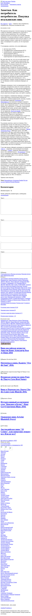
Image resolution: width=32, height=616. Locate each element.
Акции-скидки (23, 278)
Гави (18, 325)
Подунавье (4, 587)
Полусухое (25, 332)
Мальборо (3, 561)
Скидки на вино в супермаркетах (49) (12, 445)
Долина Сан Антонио (7, 541)
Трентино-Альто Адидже (8, 477)
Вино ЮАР (4, 564)
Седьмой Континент (18, 298)
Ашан (10, 280)
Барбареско (4, 463)
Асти (2, 461)
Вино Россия (4, 524)
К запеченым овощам (15, 326)
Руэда (2, 510)
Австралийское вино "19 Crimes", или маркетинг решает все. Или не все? (15, 431)
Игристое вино (26, 289)
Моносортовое (11, 338)
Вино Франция (5, 483)
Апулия (3, 454)
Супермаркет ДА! (11, 283)
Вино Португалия (6, 530)
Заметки (7, 182)
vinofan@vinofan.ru (6, 608)
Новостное (4, 295)
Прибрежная (4, 590)
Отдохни (3, 283)
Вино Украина (5, 577)
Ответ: (3, 252)
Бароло (9, 287)
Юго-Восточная (5, 558)
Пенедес (3, 515)
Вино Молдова (5, 571)
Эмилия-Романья (6, 481)
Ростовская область (6, 529)
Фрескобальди (5, 102)
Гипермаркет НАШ (6, 298)
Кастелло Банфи (15, 111)
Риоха (2, 521)
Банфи (21, 180)
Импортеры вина (9, 275)
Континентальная (6, 585)
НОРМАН (4, 300)
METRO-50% (10, 284)
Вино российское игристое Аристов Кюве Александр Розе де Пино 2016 (15, 350)
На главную (4, 23)
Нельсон (3, 562)
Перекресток (4, 280)
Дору (2, 533)
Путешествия (17, 292)
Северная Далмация (6, 593)
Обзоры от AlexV (6, 301)
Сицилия (3, 468)
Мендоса (3, 553)
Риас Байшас (4, 519)
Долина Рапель (5, 545)
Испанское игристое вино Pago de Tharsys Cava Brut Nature (15, 378)
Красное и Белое (17, 280)
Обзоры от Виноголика (14, 300)
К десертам (4, 329)
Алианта (28, 284)
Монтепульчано (5, 475)
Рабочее (28, 292)
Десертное (14, 332)
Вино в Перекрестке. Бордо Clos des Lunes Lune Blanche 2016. (15, 390)
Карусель (3, 286)
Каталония (4, 513)
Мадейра (3, 535)
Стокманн (27, 298)
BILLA (24, 283)
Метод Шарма (18, 335)
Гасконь (3, 494)
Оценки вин (19, 303)
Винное (17, 182)
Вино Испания (5, 500)
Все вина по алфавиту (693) (9, 440)
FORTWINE (21, 284)
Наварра (3, 518)
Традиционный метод (7, 335)
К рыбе (22, 328)
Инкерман (18, 287)
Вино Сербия (4, 596)
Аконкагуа (4, 538)
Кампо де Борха (5, 503)
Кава (22, 334)
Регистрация (4, 4)
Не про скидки (24, 290)
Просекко (25, 335)
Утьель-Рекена (5, 506)
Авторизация (4, 6)
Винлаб (17, 281)
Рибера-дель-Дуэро (6, 509)
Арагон (3, 501)
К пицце (17, 328)
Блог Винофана (5, 3)
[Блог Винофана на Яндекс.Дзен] (7, 449)
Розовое (3, 337)
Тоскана (25, 286)
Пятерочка (25, 280)
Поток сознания (13, 294)
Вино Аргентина (6, 552)
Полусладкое (4, 334)
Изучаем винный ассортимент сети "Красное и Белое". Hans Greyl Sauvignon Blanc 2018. (15, 404)
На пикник (24, 329)
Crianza (12, 340)
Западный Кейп (5, 565)
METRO (3, 284)
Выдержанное (20, 338)
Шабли (3, 492)
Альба (2, 460)
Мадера (15, 289)
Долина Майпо (5, 548)
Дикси (12, 281)
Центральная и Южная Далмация (10, 594)
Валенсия (3, 504)
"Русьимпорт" (21, 152)
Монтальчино (5, 474)
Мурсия (3, 516)
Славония (3, 588)
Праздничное (22, 294)
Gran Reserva (23, 340)
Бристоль (9, 286)
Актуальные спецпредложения (10, 278)
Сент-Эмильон (5, 489)
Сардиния (3, 466)
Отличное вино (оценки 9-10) (9, 307)
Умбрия (3, 478)
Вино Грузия (4, 567)
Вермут (19, 332)
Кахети (3, 568)
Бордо (2, 484)
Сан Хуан (3, 555)
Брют (19, 334)
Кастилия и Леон (6, 507)
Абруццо (3, 452)
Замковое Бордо (20, 323)
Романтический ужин (13, 331)
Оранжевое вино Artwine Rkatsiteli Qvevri (12, 418)
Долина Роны (5, 497)
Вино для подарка (11, 337)
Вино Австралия (5, 556)
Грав (2, 486)
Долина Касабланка (6, 539)
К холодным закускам (14, 329)
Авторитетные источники (8, 303)
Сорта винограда (6, 274)
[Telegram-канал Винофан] (3, 449)
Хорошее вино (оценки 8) (8, 310)
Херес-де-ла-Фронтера (7, 523)
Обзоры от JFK (25, 300)
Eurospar (19, 283)
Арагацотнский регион (7, 600)
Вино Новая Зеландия (7, 559)
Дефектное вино (17, 295)
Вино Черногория (6, 580)
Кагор (11, 289)
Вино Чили (4, 536)
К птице (6, 326)
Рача (2, 570)
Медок (3, 487)
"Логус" (3, 149)
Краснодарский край (7, 527)
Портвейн (3, 332)
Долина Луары (5, 495)
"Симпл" (10, 150)
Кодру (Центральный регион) (9, 573)
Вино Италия (4, 451)
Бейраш (3, 532)
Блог (10, 23)
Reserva (17, 340)
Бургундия (4, 490)
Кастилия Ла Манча (6, 512)
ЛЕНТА (3, 281)
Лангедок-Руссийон (6, 498)
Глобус (16, 284)
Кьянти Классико (17, 286)
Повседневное (20, 337)
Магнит (8, 281)
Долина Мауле (5, 550)
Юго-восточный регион (8, 574)
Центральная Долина (7, 544)
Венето (3, 455)
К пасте (12, 328)
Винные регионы (16, 274)
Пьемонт (3, 458)
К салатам (27, 328)
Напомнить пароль (15, 4)
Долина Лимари (5, 542)
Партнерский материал (14, 297)
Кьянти (27, 323)
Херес (19, 289)
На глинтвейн (5, 289)
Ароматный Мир (24, 281)
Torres (29, 287)
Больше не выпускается (7, 342)
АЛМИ (23, 297)
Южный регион (5, 576)
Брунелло (3, 287)
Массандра (24, 287)
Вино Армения (5, 599)
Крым (12, 287)
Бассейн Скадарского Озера (9, 582)
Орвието (22, 325)
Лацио (2, 457)
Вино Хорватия (5, 584)
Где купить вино (5, 443)
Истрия (3, 591)
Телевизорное (5, 294)
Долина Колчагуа (6, 547)
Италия (12, 182)
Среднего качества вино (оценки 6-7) (11, 313)
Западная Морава (6, 597)
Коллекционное (5, 340)
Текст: (2, 198)
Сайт (6, 292)
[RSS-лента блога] (11, 449)
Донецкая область (6, 579)
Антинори (18, 100)
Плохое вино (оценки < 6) (8, 316)
